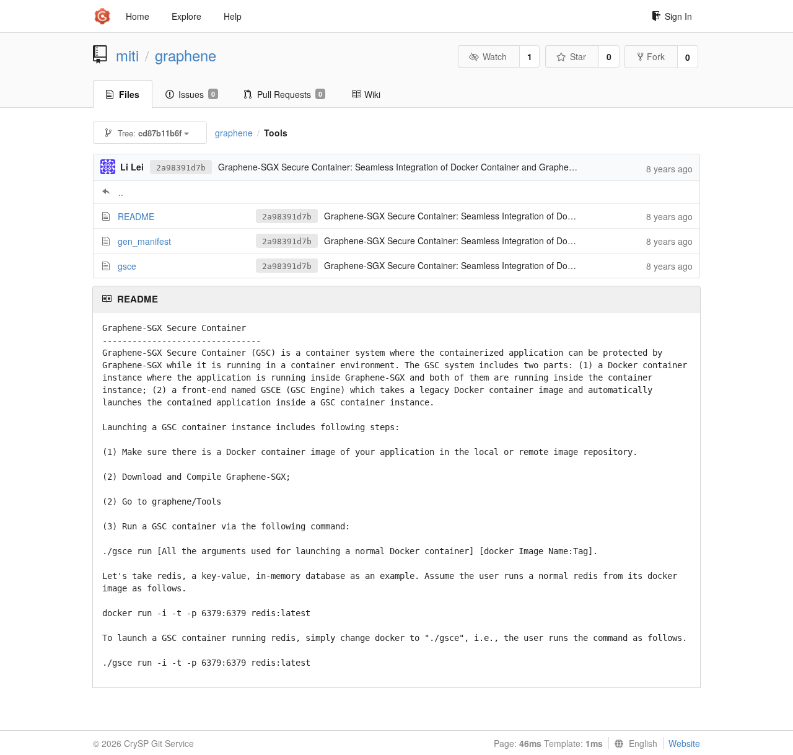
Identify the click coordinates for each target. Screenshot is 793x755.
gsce (127, 266)
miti (127, 55)
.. (120, 192)
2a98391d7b (181, 167)
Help (233, 16)
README (136, 216)
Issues (196, 94)
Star (578, 56)
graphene (185, 55)
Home (137, 16)
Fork (656, 56)
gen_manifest (144, 241)
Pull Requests (289, 94)
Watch (495, 56)
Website (684, 743)
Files (129, 94)
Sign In (678, 16)
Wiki (372, 94)
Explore (186, 16)
